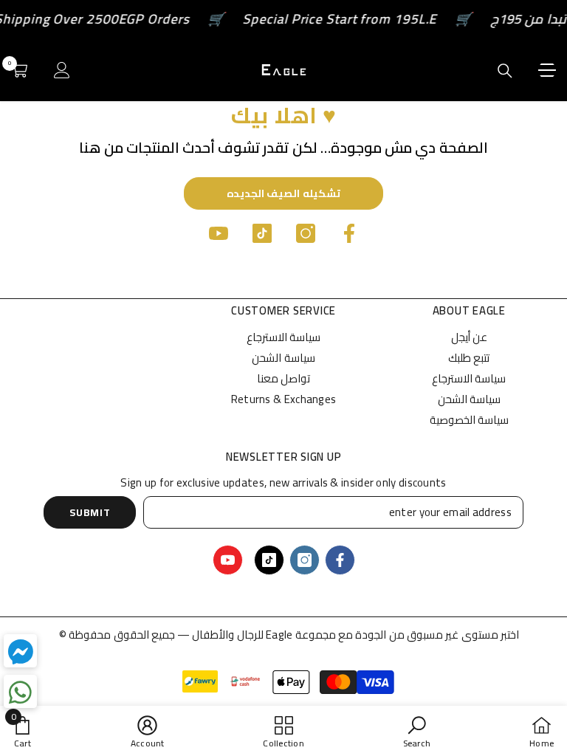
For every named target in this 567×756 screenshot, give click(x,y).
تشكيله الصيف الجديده (283, 193)
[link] (417, 731)
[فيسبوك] (349, 233)
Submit (89, 512)
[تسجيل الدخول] (62, 70)
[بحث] (505, 71)
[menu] (547, 70)
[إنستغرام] (305, 233)
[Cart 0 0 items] (19, 70)
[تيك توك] (262, 233)
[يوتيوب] (218, 233)
